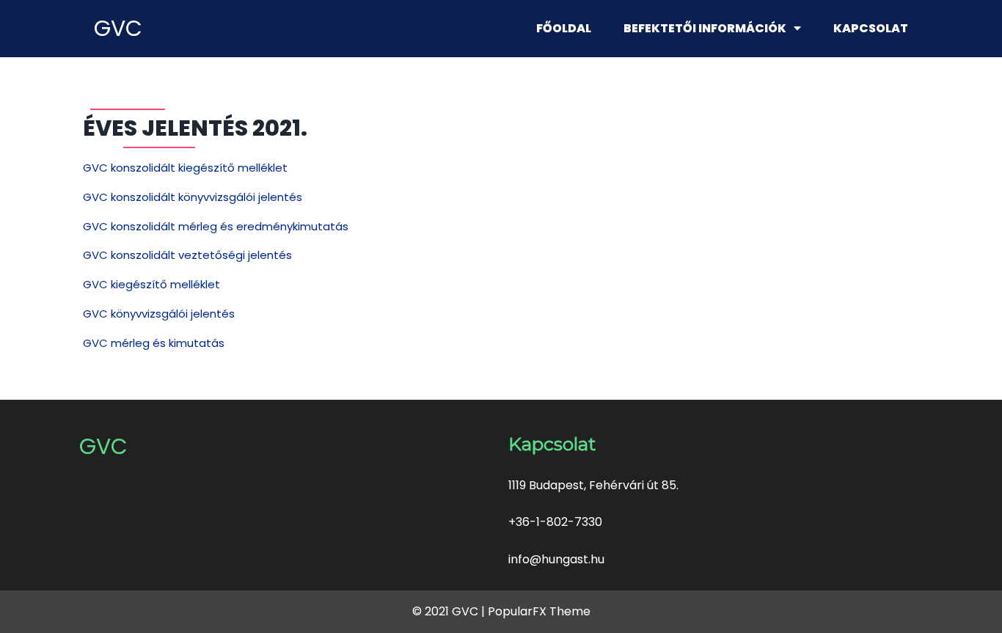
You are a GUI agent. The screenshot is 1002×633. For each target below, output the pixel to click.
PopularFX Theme (539, 611)
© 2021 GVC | (450, 611)
